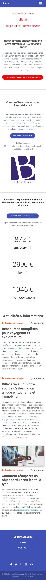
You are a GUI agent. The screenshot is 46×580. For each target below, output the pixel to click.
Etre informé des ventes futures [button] (21, 216)
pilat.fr (23, 19)
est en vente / (23, 25)
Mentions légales (23, 537)
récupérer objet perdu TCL (30, 510)
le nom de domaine (23, 13)
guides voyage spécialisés (13, 348)
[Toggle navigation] (40, 3)
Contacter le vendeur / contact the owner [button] (21, 77)
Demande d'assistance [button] (21, 135)
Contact (23, 548)
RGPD (23, 542)
